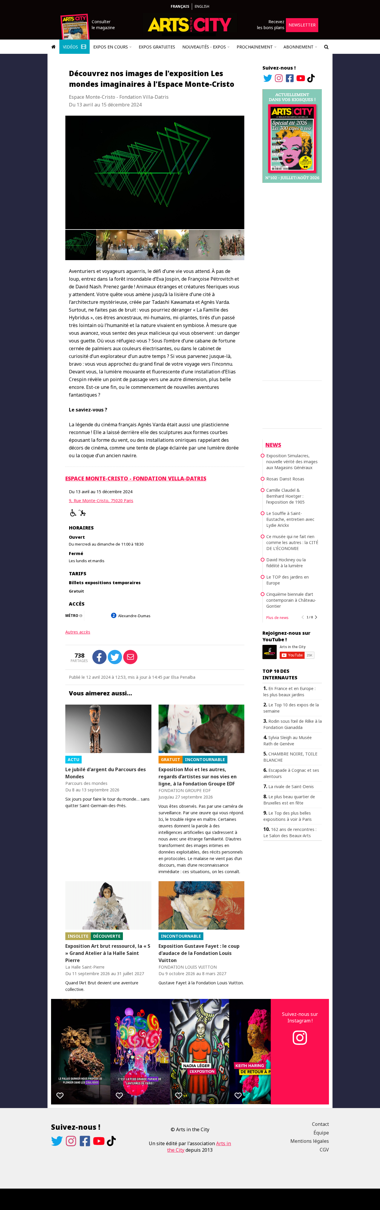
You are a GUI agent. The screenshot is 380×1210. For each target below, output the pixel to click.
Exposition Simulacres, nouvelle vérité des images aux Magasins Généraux (292, 461)
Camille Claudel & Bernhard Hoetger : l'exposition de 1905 (285, 496)
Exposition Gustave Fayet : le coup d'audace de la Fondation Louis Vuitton (199, 953)
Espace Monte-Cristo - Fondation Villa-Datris (135, 478)
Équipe (321, 1132)
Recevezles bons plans (270, 24)
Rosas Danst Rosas (285, 479)
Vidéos (71, 47)
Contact (320, 1124)
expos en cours (110, 47)
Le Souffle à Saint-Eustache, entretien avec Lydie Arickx (290, 519)
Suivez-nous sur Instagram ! (300, 1017)
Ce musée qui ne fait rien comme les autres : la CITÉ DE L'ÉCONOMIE (292, 542)
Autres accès (77, 632)
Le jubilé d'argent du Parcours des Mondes (105, 773)
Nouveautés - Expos (204, 47)
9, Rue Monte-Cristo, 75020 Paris (101, 500)
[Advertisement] (292, 280)
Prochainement (255, 47)
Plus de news (277, 617)
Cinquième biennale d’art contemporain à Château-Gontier (291, 600)
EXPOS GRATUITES (157, 47)
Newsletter (302, 25)
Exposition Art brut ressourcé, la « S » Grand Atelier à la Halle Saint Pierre (107, 953)
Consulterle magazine (103, 24)
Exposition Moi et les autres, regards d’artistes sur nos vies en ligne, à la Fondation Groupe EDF (198, 776)
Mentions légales (309, 1141)
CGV (324, 1149)
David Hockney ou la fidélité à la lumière (286, 562)
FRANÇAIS (180, 6)
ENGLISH (202, 6)
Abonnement (299, 47)
